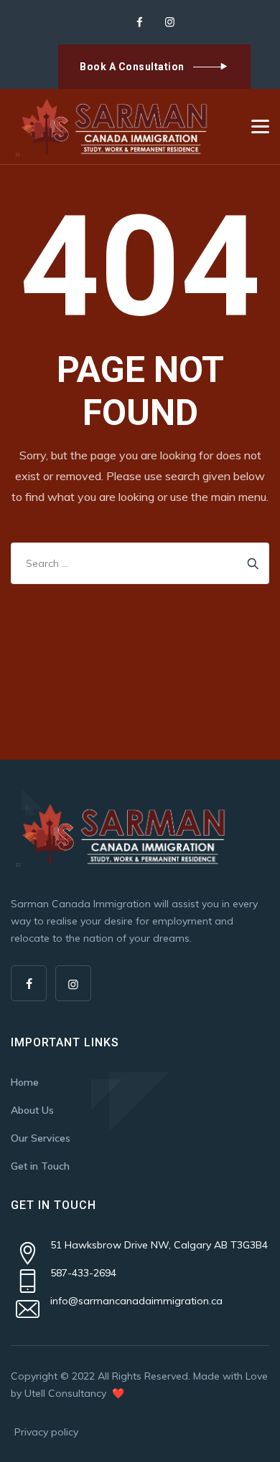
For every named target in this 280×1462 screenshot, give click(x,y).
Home (25, 1082)
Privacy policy (46, 1431)
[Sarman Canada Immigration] (113, 126)
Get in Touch (40, 1166)
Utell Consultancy (66, 1393)
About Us (32, 1110)
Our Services (40, 1138)
